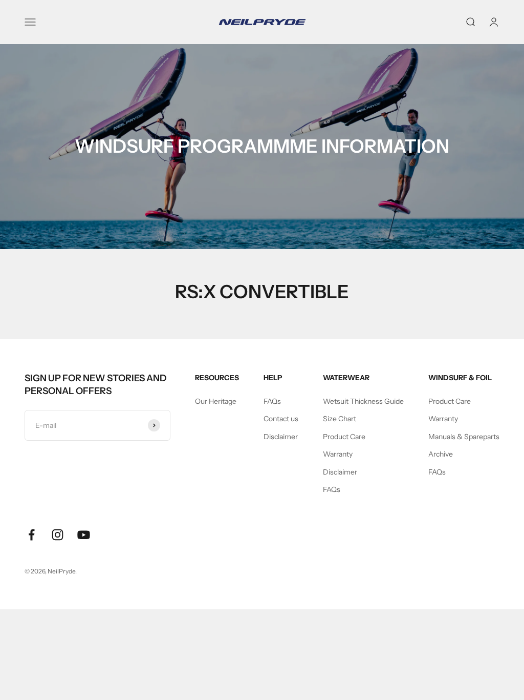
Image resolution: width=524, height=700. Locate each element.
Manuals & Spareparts (463, 436)
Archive (440, 454)
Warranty (338, 454)
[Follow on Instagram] (57, 535)
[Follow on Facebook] (31, 535)
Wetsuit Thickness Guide (363, 401)
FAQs (272, 401)
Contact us (281, 418)
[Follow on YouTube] (84, 535)
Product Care (344, 436)
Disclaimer (281, 436)
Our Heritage (215, 401)
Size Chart (339, 418)
